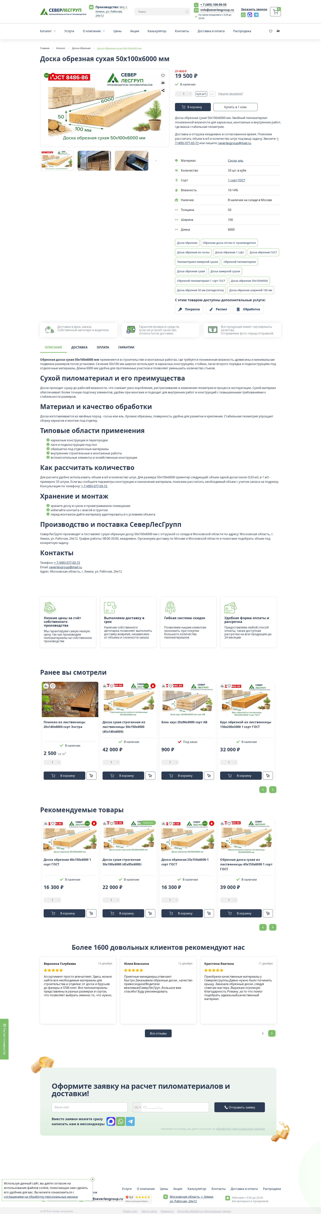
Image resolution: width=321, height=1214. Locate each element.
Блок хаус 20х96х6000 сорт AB (184, 722)
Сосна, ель (235, 161)
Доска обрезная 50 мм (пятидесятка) (200, 290)
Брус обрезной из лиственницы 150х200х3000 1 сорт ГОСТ (245, 724)
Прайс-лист (130, 1211)
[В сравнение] (163, 83)
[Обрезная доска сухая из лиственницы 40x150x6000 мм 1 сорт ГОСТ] (246, 837)
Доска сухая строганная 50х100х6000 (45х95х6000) (122, 862)
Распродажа (272, 1189)
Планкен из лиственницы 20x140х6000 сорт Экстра (64, 724)
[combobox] (137, 1107)
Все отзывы (158, 1033)
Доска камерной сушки (225, 271)
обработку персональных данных (240, 1129)
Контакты (219, 1189)
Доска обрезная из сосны (193, 252)
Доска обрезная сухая (191, 271)
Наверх (316, 849)
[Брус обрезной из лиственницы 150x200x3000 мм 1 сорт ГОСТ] (246, 699)
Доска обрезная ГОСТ (263, 252)
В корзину (194, 107)
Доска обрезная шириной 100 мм (250, 290)
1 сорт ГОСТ (236, 180)
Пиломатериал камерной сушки (197, 262)
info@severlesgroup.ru (217, 10)
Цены (164, 1189)
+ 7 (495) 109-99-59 (213, 5)
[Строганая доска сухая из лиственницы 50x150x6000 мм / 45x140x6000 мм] (129, 699)
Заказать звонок (254, 9)
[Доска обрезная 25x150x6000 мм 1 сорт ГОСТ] (188, 837)
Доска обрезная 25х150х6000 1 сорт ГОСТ (185, 862)
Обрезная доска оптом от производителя (229, 243)
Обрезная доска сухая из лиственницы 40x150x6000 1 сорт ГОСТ (246, 864)
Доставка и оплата (244, 1189)
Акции (177, 1189)
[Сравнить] (46, 686)
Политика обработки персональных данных (204, 1211)
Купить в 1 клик (235, 107)
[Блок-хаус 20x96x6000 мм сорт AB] (188, 699)
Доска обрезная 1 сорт (229, 252)
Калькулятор (197, 1189)
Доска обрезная (187, 243)
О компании (146, 1189)
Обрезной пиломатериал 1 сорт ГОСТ (201, 280)
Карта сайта (149, 1211)
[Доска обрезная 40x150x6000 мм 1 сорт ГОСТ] (70, 837)
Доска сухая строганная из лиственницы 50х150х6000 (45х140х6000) (124, 727)
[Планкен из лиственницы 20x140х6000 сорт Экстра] (70, 699)
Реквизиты (167, 1211)
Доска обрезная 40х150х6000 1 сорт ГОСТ (67, 862)
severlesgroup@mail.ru (234, 143)
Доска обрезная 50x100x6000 (249, 280)
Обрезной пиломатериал (240, 262)
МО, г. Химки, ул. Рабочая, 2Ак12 (111, 11)
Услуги (127, 1189)
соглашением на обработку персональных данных (41, 1197)
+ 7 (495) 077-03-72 (94, 486)
